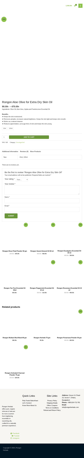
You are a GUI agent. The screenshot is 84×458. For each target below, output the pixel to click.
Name (7, 197)
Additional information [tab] (10, 151)
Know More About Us (29, 405)
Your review (10, 184)
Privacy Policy (52, 400)
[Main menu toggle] (80, 6)
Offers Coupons (52, 405)
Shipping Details (52, 403)
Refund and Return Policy (52, 410)
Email (7, 206)
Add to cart (29, 137)
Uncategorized (20, 142)
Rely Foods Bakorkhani (30, 400)
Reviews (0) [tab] (24, 151)
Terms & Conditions (52, 408)
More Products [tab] (35, 151)
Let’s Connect (27, 403)
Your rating (10, 179)
